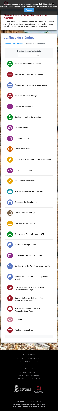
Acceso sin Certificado (14, 44)
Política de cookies (48, 7)
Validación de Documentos (25, 181)
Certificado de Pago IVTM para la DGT (29, 234)
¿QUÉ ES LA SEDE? (29, 355)
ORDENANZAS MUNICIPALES (29, 372)
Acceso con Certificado (35, 44)
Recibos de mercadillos (24, 330)
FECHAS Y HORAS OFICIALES (28, 358)
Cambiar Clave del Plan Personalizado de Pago (33, 266)
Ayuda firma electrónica (29, 379)
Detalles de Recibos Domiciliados (28, 117)
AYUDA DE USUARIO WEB (29, 375)
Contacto (18, 319)
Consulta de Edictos (22, 138)
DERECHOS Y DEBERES (29, 362)
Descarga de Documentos (25, 223)
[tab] (14, 44)
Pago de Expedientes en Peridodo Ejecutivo (32, 85)
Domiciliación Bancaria (24, 149)
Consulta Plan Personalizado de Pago (29, 255)
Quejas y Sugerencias (23, 170)
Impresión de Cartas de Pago (26, 96)
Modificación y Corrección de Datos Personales (33, 160)
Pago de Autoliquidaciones (25, 106)
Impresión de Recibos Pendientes (28, 64)
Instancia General (21, 128)
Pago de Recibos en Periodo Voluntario (30, 74)
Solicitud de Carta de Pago (25, 213)
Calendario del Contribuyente (26, 202)
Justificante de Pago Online (25, 245)
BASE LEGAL (29, 369)
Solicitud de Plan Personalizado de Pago (30, 192)
